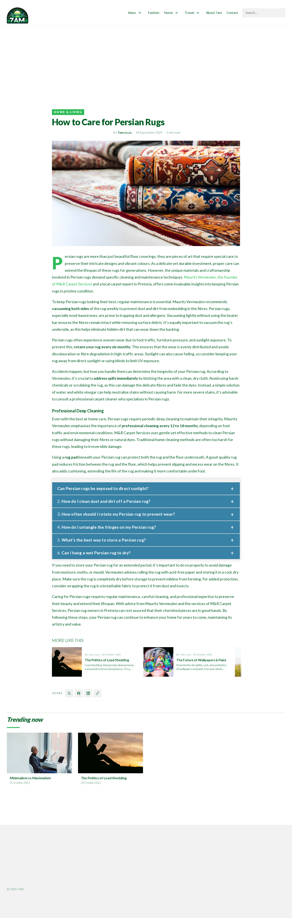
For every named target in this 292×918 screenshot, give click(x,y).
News (132, 13)
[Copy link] (97, 693)
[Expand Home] (176, 12)
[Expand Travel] (198, 12)
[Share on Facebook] (79, 693)
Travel (189, 13)
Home (168, 13)
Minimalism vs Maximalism (30, 778)
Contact (232, 13)
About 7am (214, 13)
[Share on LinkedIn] (88, 693)
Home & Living (68, 112)
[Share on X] (69, 693)
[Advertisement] (146, 58)
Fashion (153, 13)
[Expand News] (139, 12)
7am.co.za (124, 132)
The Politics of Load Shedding (104, 778)
